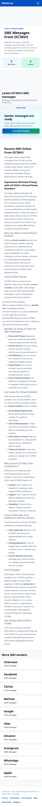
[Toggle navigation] (38, 3)
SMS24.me (7, 3)
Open (8, 802)
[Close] (37, 795)
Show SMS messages (21, 131)
